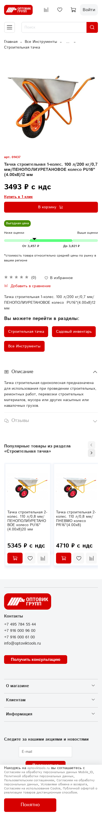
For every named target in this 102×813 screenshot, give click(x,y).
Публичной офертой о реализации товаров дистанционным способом (50, 790)
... (67, 42)
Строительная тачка (22, 47)
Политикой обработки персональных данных (38, 776)
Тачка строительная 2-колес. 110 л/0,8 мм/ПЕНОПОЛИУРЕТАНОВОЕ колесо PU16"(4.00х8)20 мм (27, 521)
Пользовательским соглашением (29, 780)
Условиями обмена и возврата (64, 784)
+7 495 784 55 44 (20, 625)
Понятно (30, 804)
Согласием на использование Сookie (32, 788)
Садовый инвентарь (74, 331)
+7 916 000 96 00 (19, 631)
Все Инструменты (41, 41)
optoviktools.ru (38, 768)
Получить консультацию (35, 659)
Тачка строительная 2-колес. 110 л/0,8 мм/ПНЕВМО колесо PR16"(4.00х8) (76, 519)
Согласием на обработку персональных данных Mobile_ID (48, 772)
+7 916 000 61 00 (19, 637)
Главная (10, 41)
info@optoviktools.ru (22, 643)
